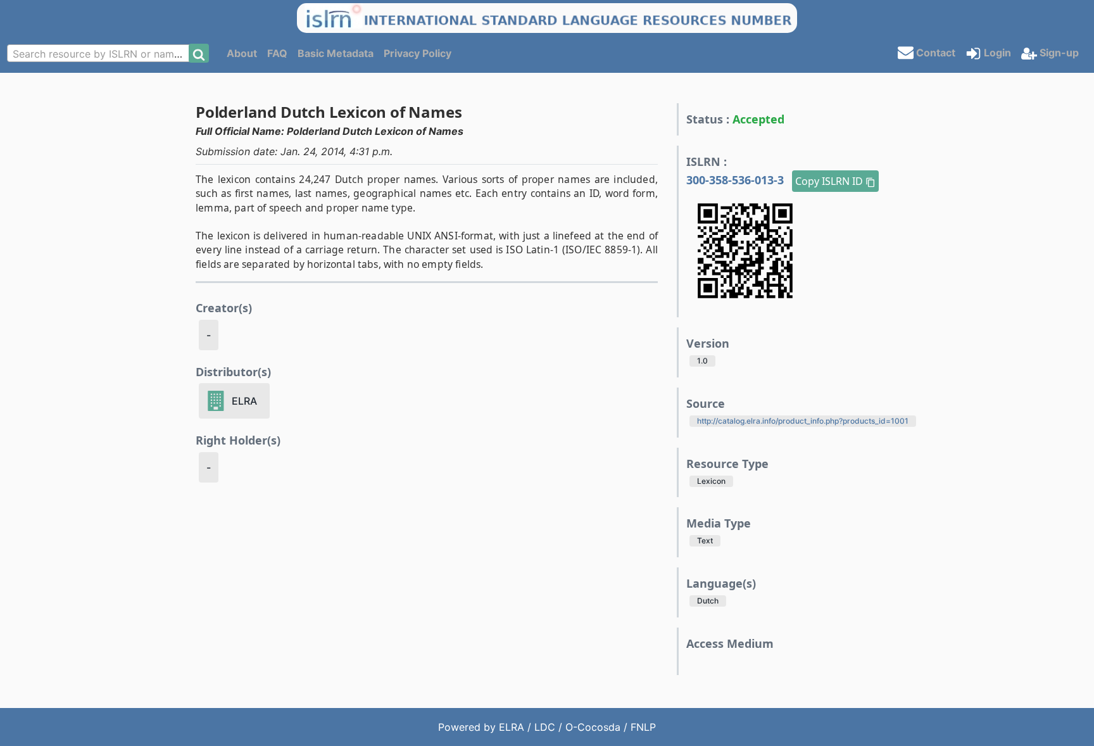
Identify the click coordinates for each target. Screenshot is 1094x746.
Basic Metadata (336, 53)
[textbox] (102, 54)
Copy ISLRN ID (830, 181)
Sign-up (1058, 52)
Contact (934, 52)
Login (996, 52)
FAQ (277, 53)
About (242, 53)
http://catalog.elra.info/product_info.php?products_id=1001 (803, 421)
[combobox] (102, 53)
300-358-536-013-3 (736, 179)
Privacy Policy (417, 53)
